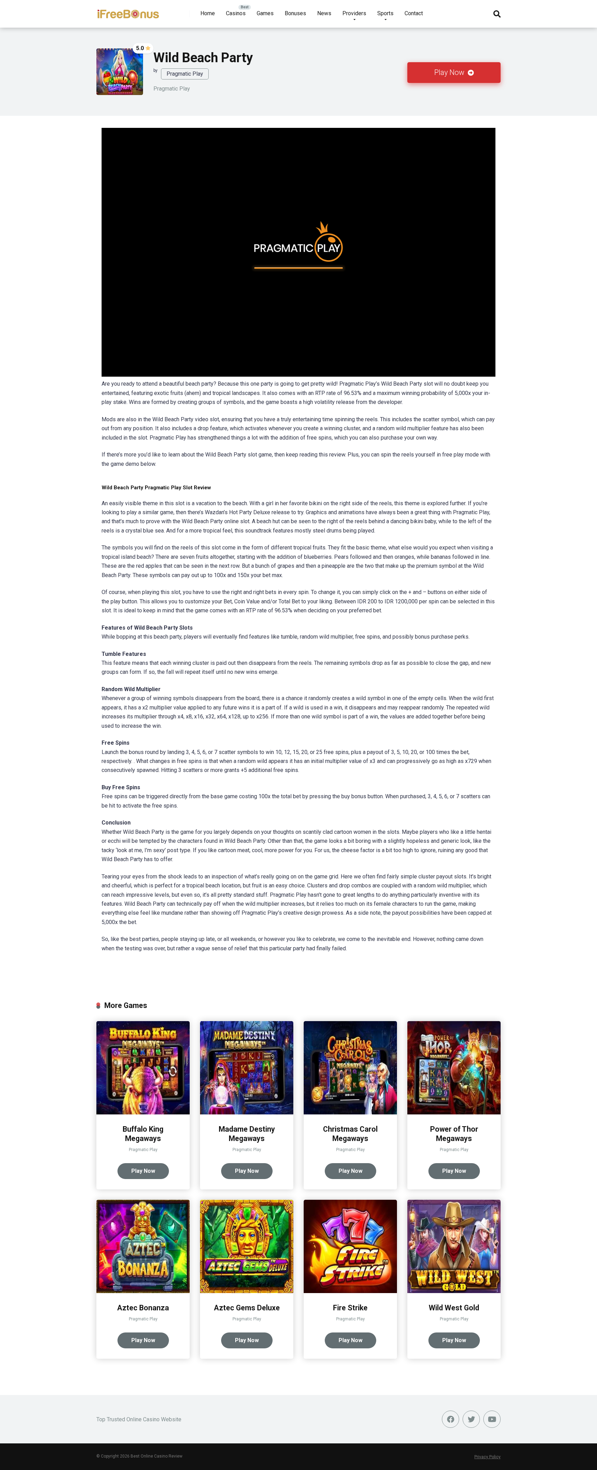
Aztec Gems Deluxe (247, 1307)
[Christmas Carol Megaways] (350, 1112)
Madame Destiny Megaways (247, 1134)
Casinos (236, 13)
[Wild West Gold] (454, 1291)
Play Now (450, 72)
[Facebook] (450, 1419)
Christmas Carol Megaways (350, 1134)
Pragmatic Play (185, 73)
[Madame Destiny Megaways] (246, 1112)
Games (265, 13)
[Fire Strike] (350, 1291)
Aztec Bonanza (143, 1307)
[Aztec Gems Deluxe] (246, 1291)
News (324, 13)
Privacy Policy (487, 1456)
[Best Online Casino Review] (128, 11)
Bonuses (295, 13)
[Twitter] (471, 1419)
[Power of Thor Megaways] (454, 1112)
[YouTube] (492, 1419)
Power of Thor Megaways (454, 1134)
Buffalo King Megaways (143, 1134)
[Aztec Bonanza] (143, 1291)
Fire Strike (350, 1307)
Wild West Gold (454, 1307)
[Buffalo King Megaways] (143, 1112)
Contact (414, 13)
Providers (354, 13)
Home (207, 13)
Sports (385, 13)
